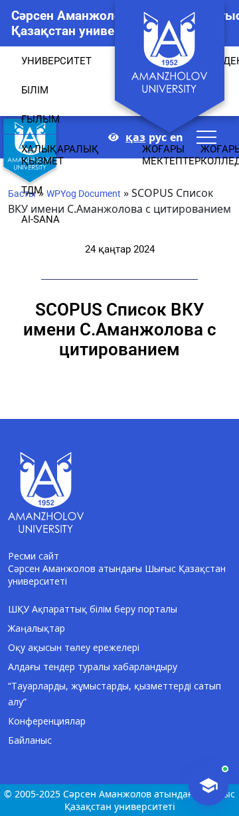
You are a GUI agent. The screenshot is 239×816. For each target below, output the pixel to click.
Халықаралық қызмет (60, 155)
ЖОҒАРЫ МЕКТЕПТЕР (171, 155)
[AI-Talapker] (208, 785)
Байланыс (30, 740)
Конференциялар (47, 721)
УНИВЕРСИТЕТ (56, 61)
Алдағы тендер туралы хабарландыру (92, 666)
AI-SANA (40, 219)
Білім (34, 90)
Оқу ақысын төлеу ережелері (73, 647)
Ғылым (40, 119)
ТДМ (31, 190)
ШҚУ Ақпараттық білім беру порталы (92, 609)
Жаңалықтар (36, 628)
